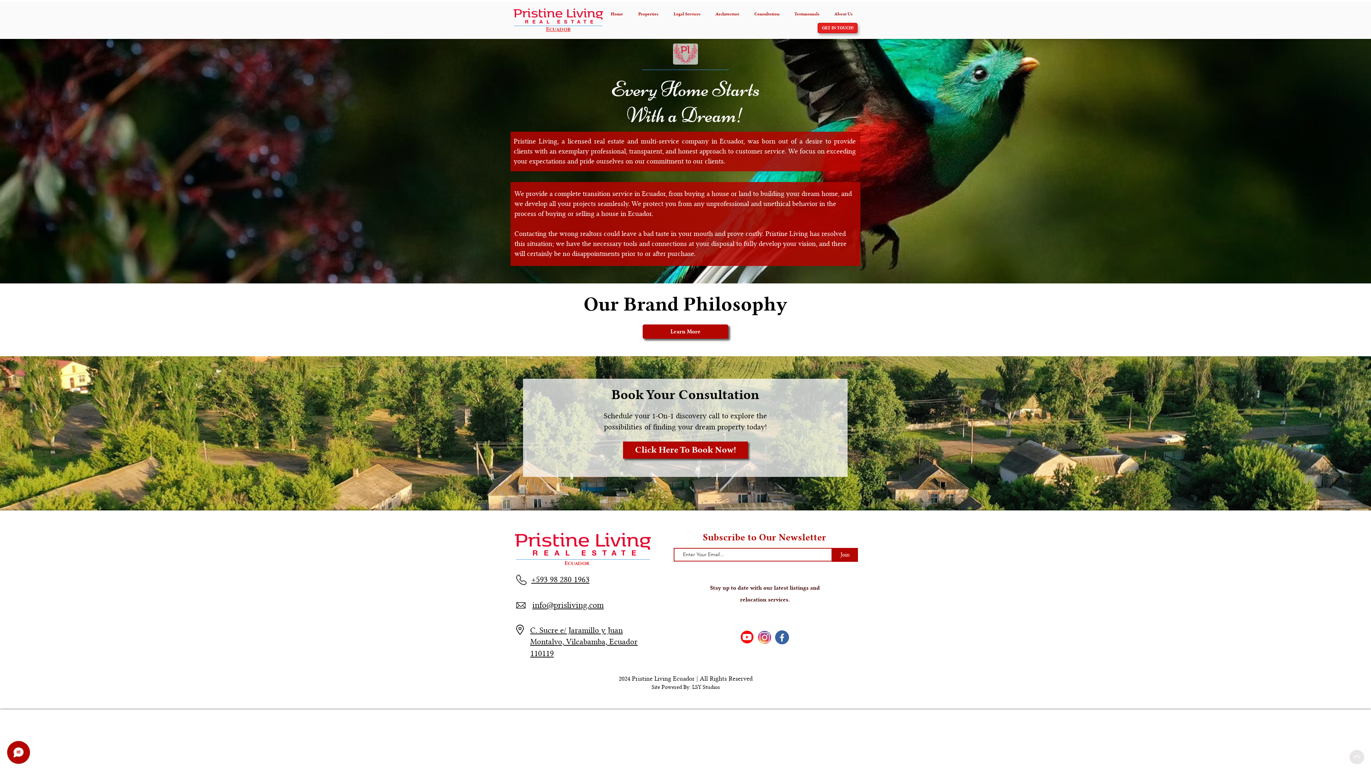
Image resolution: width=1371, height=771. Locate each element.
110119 (542, 653)
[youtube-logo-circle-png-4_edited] (747, 637)
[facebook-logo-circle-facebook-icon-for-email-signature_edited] (782, 637)
